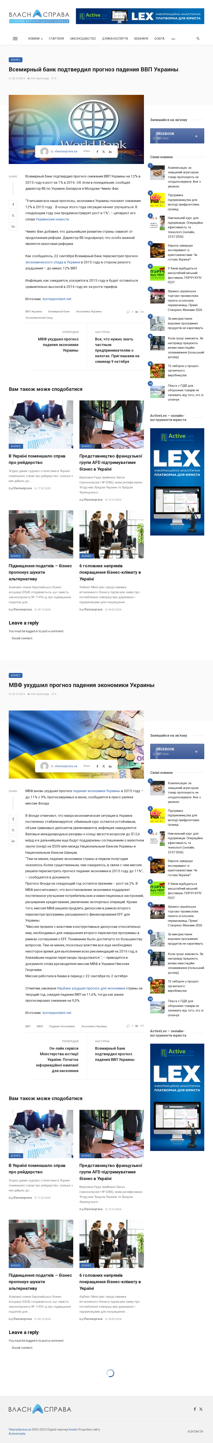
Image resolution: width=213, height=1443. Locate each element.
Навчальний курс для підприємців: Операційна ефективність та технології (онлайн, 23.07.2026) (185, 227)
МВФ (40, 1026)
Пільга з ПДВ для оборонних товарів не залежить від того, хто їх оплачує (185, 393)
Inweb (73, 1429)
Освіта (159, 38)
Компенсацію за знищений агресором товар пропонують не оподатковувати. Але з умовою (184, 177)
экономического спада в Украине (52, 262)
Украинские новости (52, 219)
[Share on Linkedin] (13, 226)
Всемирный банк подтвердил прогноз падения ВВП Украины (115, 1054)
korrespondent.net (57, 299)
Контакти (195, 1431)
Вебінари (141, 38)
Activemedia (17, 1433)
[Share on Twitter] (13, 215)
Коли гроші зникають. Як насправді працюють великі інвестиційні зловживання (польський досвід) (186, 347)
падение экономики (62, 1026)
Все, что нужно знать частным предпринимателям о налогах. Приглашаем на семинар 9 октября (117, 350)
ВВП (28, 1026)
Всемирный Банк (59, 311)
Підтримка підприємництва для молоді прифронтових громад (183, 202)
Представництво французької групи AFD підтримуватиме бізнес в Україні (110, 463)
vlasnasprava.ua (66, 151)
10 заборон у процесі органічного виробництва (183, 370)
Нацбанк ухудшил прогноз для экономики (91, 988)
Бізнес (15, 59)
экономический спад (38, 317)
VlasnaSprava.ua (20, 1429)
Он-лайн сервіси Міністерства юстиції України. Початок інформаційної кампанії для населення (57, 1059)
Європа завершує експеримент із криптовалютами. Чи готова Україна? (182, 253)
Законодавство (83, 38)
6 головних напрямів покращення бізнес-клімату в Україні (110, 572)
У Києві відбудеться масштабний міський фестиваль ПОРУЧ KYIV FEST (185, 275)
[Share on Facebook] (13, 204)
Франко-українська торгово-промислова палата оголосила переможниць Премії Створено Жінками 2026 (185, 300)
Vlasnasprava (22, 488)
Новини (34, 38)
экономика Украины (89, 311)
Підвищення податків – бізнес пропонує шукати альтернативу (40, 572)
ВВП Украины (33, 311)
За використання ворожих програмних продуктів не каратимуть (185, 323)
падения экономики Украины (96, 791)
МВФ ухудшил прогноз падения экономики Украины (58, 344)
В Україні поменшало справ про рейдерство (37, 459)
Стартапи (56, 38)
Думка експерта (115, 38)
